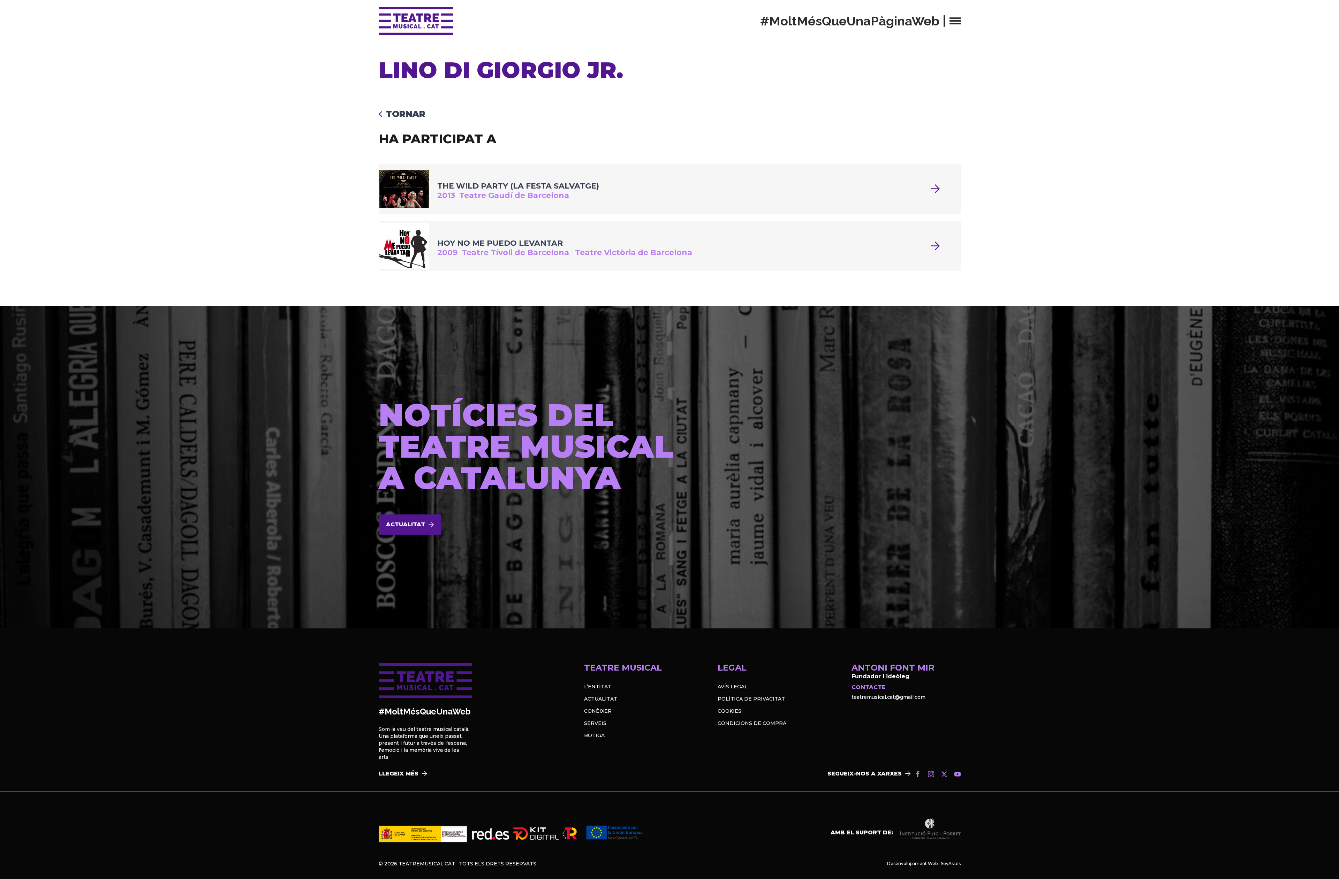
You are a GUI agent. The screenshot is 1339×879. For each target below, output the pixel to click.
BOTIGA (594, 735)
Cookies (729, 711)
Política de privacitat (751, 699)
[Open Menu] (955, 20)
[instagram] (931, 774)
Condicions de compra (752, 723)
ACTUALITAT (600, 699)
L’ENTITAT (597, 686)
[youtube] (957, 774)
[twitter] (944, 774)
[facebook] (918, 774)
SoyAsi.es (951, 863)
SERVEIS (595, 723)
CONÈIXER (598, 711)
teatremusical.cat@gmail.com (888, 697)
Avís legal (733, 686)
